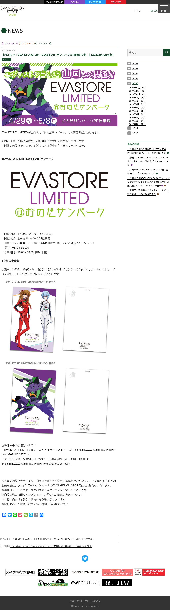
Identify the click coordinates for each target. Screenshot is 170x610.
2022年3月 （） (137, 117)
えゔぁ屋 (165, 185)
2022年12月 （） (138, 87)
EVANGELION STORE (54, 2)
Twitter (85, 558)
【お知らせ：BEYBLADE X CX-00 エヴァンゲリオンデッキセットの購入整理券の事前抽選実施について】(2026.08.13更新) (149, 181)
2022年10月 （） (138, 94)
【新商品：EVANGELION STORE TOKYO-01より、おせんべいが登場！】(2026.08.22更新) (148, 161)
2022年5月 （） (137, 110)
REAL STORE (116, 2)
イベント (6, 59)
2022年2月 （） (137, 120)
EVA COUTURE (95, 2)
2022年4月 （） (137, 114)
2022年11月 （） (138, 90)
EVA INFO (75, 2)
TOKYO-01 (132, 165)
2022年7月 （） (137, 104)
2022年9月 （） (137, 97)
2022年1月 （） (137, 124)
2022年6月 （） (137, 107)
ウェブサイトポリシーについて (85, 600)
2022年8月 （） (137, 100)
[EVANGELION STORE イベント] (12, 11)
